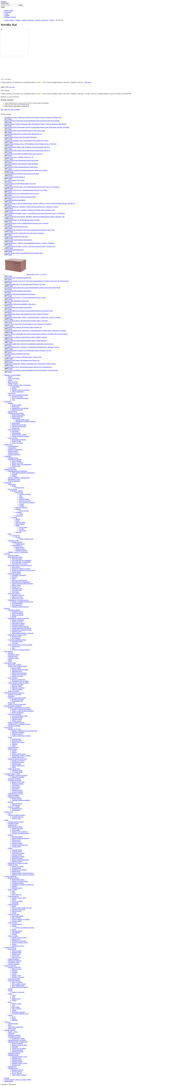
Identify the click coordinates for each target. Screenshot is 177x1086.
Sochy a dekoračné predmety (20, 398)
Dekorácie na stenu (17, 396)
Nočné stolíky (23, 527)
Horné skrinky (16, 567)
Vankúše (6, 15)
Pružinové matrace (17, 843)
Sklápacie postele (17, 861)
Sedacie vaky (16, 428)
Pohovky (14, 752)
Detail (10, 119)
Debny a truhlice (16, 951)
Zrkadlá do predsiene (14, 726)
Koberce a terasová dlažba (19, 1045)
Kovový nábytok (17, 1073)
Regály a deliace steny (18, 765)
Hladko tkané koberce (18, 879)
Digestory (15, 577)
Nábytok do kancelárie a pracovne (14, 692)
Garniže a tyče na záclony (19, 937)
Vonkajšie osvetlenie (14, 797)
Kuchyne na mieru (13, 555)
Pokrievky (15, 1020)
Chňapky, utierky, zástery (19, 898)
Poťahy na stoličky (17, 901)
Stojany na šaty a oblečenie (20, 831)
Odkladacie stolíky (13, 658)
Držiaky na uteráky (17, 621)
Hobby (10, 534)
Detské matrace (12, 411)
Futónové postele (17, 855)
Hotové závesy (16, 939)
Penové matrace (16, 841)
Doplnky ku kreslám (18, 699)
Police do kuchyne (17, 597)
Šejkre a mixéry (16, 585)
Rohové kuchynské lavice (19, 673)
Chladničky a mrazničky (19, 575)
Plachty (21, 497)
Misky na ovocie (16, 969)
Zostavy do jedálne (13, 691)
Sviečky (14, 388)
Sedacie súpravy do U (18, 757)
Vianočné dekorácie (17, 817)
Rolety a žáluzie (12, 889)
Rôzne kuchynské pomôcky (20, 987)
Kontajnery (11, 696)
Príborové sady (16, 999)
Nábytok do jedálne (10, 663)
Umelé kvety (12, 393)
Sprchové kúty (16, 646)
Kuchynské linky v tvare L (19, 563)
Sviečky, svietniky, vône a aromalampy (19, 385)
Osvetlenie (18, 512)
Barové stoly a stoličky (14, 664)
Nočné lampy (16, 785)
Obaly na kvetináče (13, 378)
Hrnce (13, 1017)
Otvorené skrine (16, 868)
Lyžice (14, 995)
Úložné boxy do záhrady (19, 1048)
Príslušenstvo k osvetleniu (15, 793)
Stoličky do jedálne (17, 676)
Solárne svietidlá (16, 798)
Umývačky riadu (17, 590)
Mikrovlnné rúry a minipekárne (21, 582)
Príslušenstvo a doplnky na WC (17, 635)
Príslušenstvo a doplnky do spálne (18, 863)
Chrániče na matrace (25, 494)
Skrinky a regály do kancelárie (17, 704)
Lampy (21, 514)
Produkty (18, 20)
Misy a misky (16, 1007)
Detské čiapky (19, 547)
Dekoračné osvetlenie (18, 777)
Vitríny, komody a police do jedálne (18, 683)
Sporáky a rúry (16, 587)
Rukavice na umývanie (18, 909)
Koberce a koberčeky (21, 507)
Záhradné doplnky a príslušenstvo (18, 1042)
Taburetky (18, 532)
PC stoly (21, 529)
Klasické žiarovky (17, 803)
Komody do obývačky (18, 760)
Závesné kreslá (16, 1065)
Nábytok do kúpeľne (14, 610)
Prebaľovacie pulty (17, 410)
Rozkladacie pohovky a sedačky (21, 755)
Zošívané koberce (17, 888)
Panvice (14, 1018)
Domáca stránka (9, 20)
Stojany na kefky (24, 511)
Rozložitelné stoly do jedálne (20, 681)
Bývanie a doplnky (17, 491)
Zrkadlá (14, 616)
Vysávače (14, 474)
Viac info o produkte (10, 109)
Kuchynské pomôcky (14, 980)
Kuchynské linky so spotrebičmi (21, 562)
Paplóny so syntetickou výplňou (24, 927)
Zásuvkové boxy (17, 957)
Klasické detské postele (22, 420)
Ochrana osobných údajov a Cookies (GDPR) (17, 1079)
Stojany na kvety (13, 383)
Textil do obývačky (13, 914)
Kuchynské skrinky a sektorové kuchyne (20, 565)
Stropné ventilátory (13, 795)
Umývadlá (15, 643)
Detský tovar (12, 484)
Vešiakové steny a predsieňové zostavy (19, 724)
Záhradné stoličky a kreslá (19, 1063)
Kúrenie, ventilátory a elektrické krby (19, 477)
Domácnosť (7, 456)
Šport (9, 1025)
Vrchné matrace (16, 846)
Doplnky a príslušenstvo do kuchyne (22, 602)
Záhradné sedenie (13, 1055)
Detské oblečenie (17, 545)
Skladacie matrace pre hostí (20, 845)
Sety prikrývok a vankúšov (27, 502)
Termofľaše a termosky (18, 1012)
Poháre (10, 990)
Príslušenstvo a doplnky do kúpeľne (18, 618)
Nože (13, 997)
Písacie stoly (8, 12)
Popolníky (15, 972)
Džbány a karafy (16, 1003)
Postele (6, 14)
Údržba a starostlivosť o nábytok (21, 735)
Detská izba (7, 401)
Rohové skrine (16, 871)
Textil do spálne (12, 922)
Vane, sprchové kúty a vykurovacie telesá (20, 645)
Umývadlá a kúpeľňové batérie (17, 640)
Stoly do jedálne (13, 678)
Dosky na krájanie (17, 982)
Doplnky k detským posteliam (20, 436)
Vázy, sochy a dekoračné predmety (18, 395)
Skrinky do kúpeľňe (18, 615)
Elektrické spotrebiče (10, 469)
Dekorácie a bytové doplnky (12, 375)
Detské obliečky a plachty (19, 434)
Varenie (10, 1015)
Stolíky (17, 525)
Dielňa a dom (8, 444)
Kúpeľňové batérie (17, 641)
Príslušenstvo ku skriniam (19, 869)
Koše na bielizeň (16, 461)
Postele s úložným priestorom (20, 860)
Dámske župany (20, 544)
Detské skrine (16, 423)
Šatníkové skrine (13, 865)
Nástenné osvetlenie (17, 783)
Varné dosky (15, 592)
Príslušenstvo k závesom (19, 941)
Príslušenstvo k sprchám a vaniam (21, 630)
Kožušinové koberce (18, 883)
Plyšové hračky (19, 487)
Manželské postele (17, 858)
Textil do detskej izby (14, 429)
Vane (13, 648)
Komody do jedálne (17, 684)
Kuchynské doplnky (14, 979)
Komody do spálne (17, 828)
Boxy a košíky (12, 949)
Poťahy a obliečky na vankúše (20, 919)
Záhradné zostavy (13, 1068)
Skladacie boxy (16, 954)
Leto (9, 813)
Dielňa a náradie (13, 451)
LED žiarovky (16, 805)
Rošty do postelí (20, 522)
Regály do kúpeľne (17, 613)
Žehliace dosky (16, 466)
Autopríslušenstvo (13, 446)
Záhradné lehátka (17, 1060)
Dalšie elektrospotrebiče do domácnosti (23, 472)
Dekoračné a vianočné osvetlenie (17, 775)
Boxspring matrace (17, 836)
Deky (20, 496)
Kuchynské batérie (17, 603)
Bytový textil (19, 492)
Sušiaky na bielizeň (17, 463)
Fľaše (13, 1005)
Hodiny (10, 377)
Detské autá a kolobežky (19, 439)
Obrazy (10, 380)
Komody (10, 653)
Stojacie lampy (16, 787)
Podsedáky (15, 1046)
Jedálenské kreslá (17, 671)
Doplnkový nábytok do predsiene (21, 709)
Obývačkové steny (13, 747)
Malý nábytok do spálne (15, 826)
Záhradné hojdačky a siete (19, 1056)
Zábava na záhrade (17, 443)
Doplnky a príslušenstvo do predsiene (19, 707)
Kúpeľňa (18, 509)
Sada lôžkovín (16, 932)
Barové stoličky (9, 10)
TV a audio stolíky (17, 772)
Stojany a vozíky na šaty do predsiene (23, 711)
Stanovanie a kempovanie (15, 1027)
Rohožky (14, 886)
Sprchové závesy (17, 631)
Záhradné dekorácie (17, 1051)
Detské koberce (16, 433)
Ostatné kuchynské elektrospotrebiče (22, 583)
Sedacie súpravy (20, 524)
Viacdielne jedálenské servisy (20, 1013)
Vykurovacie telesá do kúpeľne (21, 649)
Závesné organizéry (14, 964)
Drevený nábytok (17, 1071)
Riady (10, 1002)
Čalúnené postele (17, 851)
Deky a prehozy (16, 917)
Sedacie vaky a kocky (18, 742)
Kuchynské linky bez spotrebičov (21, 560)
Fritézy (14, 578)
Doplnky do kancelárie (14, 694)
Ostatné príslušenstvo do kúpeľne (21, 628)
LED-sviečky (16, 386)
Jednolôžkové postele (18, 856)
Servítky (51, 20)
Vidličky (14, 1000)
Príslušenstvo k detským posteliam (25, 421)
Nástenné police (16, 764)
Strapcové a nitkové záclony (20, 942)
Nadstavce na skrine (18, 866)
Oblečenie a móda (13, 540)
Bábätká (10, 403)
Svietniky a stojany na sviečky (20, 390)
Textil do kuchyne (13, 896)
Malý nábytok (8, 651)
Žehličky (14, 476)
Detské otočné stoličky (18, 415)
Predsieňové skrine (17, 717)
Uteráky (21, 504)
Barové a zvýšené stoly (18, 679)
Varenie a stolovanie (28, 20)
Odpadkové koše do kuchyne (20, 606)
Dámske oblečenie (17, 542)
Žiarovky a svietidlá (14, 807)
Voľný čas (7, 1022)
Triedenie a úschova (10, 947)
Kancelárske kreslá (17, 701)
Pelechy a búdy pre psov (26, 539)
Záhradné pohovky (17, 1061)
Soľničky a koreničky (18, 977)
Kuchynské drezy (17, 605)
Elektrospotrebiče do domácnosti (17, 471)
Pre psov (18, 537)
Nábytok (14, 517)
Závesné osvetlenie (17, 792)
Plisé (13, 891)
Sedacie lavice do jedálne (19, 674)
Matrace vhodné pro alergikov (20, 838)
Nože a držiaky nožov (18, 985)
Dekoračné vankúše (17, 916)
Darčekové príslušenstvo (15, 449)
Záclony (14, 944)
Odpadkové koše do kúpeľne (20, 626)
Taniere (14, 1010)
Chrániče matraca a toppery (16, 822)
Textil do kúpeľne (13, 904)
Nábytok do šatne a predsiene (13, 706)
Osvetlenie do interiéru (14, 780)
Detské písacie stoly (17, 416)
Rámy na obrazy (13, 381)
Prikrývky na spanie (25, 501)
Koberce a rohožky (13, 878)
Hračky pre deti (16, 441)
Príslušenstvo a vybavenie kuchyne (18, 600)
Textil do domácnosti (10, 876)
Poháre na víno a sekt (18, 992)
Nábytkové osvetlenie (18, 732)
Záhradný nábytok (9, 1030)
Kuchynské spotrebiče (14, 573)
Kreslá (10, 737)
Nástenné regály (13, 656)
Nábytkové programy (18, 762)
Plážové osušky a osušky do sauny (22, 908)
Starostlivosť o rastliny (18, 1038)
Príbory (10, 994)
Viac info (11, 87)
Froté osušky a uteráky (18, 623)
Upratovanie (11, 468)
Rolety (14, 893)
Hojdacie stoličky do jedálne (20, 669)
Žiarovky (10, 802)
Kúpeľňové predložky (18, 625)
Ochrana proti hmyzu (14, 454)
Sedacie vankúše (16, 921)
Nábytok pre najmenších (19, 426)
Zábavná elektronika (14, 481)
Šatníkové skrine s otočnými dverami (22, 873)
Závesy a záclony (13, 936)
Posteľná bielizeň (24, 499)
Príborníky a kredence (18, 688)
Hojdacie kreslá (16, 739)
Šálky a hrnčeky (16, 1008)
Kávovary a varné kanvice (19, 580)
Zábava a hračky (13, 438)
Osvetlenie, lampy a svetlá (12, 774)
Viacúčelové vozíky (14, 962)
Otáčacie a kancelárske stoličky (17, 697)
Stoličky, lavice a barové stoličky (17, 666)
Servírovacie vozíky (17, 598)
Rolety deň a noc (17, 894)
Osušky (14, 906)
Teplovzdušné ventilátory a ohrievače (22, 633)
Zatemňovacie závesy (18, 946)
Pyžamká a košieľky (21, 550)
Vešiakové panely (17, 719)
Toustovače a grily (17, 588)
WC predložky (16, 638)
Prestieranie (15, 903)
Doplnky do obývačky (14, 729)
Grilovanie (11, 1033)
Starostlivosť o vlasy (14, 479)
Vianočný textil (16, 818)
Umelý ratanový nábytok (19, 1075)
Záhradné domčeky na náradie (17, 1040)
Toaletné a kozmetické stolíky (20, 833)
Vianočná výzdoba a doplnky (16, 815)
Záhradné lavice (16, 1058)
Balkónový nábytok (10, 17)
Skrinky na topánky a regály (16, 722)
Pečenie (10, 989)
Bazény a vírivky (13, 1032)
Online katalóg (8, 1081)
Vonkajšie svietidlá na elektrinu (21, 800)
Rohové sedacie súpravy (19, 754)
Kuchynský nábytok (14, 593)
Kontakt (6, 1078)
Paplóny (14, 926)
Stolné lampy (15, 788)
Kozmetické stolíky (13, 654)
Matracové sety (16, 840)
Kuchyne (7, 554)
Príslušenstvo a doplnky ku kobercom (23, 884)
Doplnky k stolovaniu (41, 20)
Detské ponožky (20, 549)
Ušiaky (14, 745)
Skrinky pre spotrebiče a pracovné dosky (23, 570)
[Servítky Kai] (14, 55)
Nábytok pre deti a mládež (15, 413)
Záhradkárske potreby (14, 1037)
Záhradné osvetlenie (14, 1053)
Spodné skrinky (16, 572)
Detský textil (15, 406)
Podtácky (14, 970)
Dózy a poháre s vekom (19, 984)
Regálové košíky (17, 952)
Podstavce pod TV (17, 734)
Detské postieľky (17, 405)
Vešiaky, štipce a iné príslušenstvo (21, 464)
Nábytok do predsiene (14, 714)
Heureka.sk (7, 482)
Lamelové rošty (12, 825)
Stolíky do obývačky (14, 769)
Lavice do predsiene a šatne (20, 716)
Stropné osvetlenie (17, 790)
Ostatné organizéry (13, 959)
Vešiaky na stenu (17, 721)
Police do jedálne (17, 686)
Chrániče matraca (17, 924)
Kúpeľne (7, 608)
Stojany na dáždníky (18, 712)
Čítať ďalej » (88, 82)
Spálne (6, 820)
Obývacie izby (8, 727)
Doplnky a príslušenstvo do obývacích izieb (24, 731)
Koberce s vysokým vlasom (20, 881)
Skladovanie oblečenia (14, 960)
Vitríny (10, 661)
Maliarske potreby (13, 453)
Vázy (13, 400)
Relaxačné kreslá (17, 740)
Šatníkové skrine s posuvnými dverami (23, 874)
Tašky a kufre (12, 1028)
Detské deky (15, 431)
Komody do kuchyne (18, 595)
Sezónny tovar (8, 812)
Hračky (14, 486)
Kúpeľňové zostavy (17, 611)
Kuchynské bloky (17, 558)
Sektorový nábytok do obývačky (17, 759)
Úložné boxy (19, 515)
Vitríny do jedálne (17, 689)
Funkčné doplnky (13, 1023)
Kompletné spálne (13, 823)
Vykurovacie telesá (17, 1050)
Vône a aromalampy (18, 391)
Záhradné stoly (12, 1066)
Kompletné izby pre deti (19, 425)
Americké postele (17, 850)
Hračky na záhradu (17, 1043)
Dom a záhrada (12, 489)
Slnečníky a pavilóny (14, 1035)
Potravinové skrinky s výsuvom (21, 568)
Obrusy (14, 899)
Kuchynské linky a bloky (15, 557)
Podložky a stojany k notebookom (18, 552)
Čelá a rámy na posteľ (18, 853)
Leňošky (14, 750)
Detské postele (16, 418)
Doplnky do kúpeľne (18, 620)
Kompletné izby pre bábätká (20, 408)
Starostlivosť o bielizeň (14, 459)
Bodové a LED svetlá (18, 782)
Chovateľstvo (12, 448)
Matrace (17, 519)
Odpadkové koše (13, 458)
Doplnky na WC (16, 636)
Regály (10, 659)
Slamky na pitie (16, 975)
